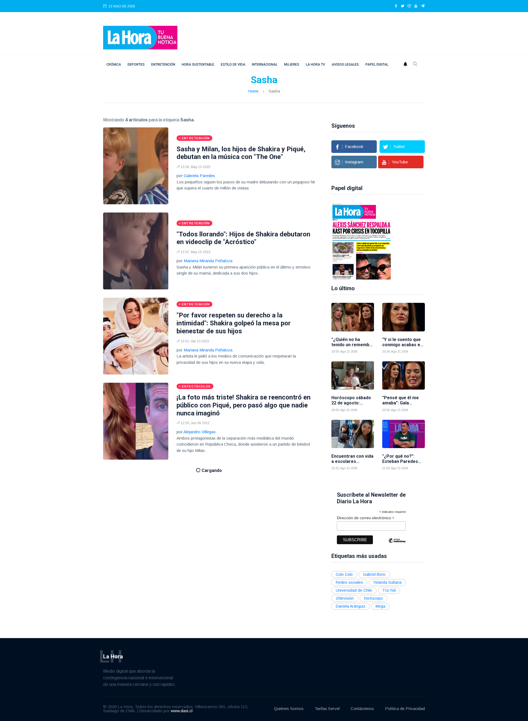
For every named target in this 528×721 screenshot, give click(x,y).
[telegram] (423, 6)
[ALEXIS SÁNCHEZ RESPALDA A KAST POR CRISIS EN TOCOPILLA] (361, 241)
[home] (140, 37)
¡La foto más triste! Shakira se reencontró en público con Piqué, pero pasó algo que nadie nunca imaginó (243, 405)
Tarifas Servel (327, 708)
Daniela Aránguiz (350, 606)
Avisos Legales (345, 64)
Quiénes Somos (289, 708)
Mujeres (291, 64)
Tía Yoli (389, 590)
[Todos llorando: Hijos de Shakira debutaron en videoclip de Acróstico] (135, 251)
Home (253, 91)
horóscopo (373, 598)
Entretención (163, 64)
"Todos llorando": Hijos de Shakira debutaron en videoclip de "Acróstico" (243, 238)
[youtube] (415, 6)
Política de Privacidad (405, 708)
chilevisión (345, 598)
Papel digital (376, 64)
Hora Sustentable (198, 64)
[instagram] (409, 6)
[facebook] (396, 6)
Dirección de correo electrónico (365, 518)
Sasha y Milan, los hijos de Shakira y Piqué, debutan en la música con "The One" (241, 153)
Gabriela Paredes (199, 175)
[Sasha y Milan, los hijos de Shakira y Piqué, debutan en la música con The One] (135, 165)
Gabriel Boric (374, 574)
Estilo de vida (233, 64)
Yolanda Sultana (387, 582)
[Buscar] (415, 64)
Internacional (264, 64)
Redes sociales (349, 582)
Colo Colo (344, 574)
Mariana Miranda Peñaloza (208, 260)
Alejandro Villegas (199, 431)
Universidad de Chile (354, 590)
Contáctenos (362, 708)
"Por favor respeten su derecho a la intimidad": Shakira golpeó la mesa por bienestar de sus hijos (234, 323)
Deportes (136, 64)
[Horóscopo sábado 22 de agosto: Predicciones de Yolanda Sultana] (352, 375)
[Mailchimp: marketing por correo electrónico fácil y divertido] (396, 544)
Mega (380, 606)
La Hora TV (315, 64)
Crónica (113, 64)
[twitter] (402, 6)
